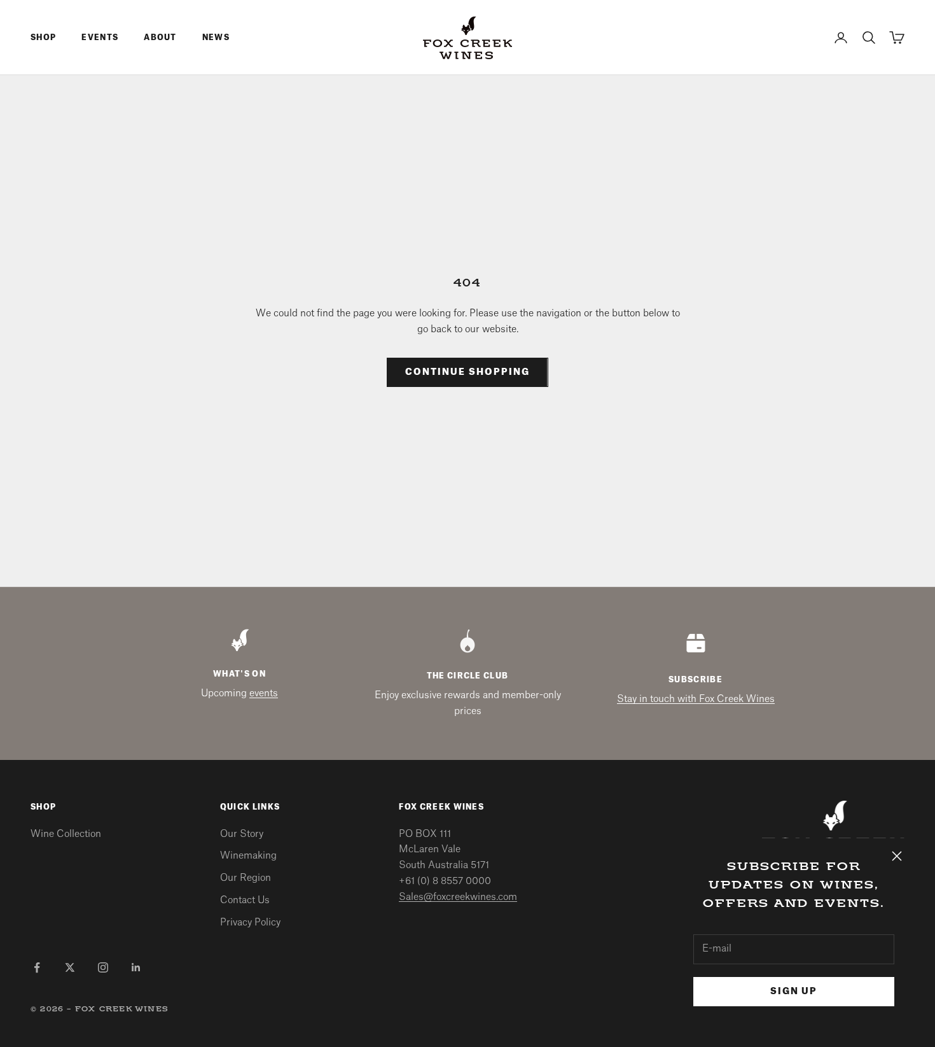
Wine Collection (66, 834)
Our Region (245, 878)
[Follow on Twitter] (70, 967)
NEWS (216, 37)
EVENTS (99, 37)
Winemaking (248, 856)
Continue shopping (467, 372)
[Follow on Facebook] (37, 967)
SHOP (43, 37)
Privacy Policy (250, 922)
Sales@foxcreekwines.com (458, 897)
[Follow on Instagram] (103, 967)
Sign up (794, 991)
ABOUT (160, 37)
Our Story (241, 834)
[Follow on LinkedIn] (136, 967)
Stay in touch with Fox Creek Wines (696, 699)
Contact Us (245, 900)
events (263, 693)
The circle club (468, 676)
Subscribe (695, 680)
